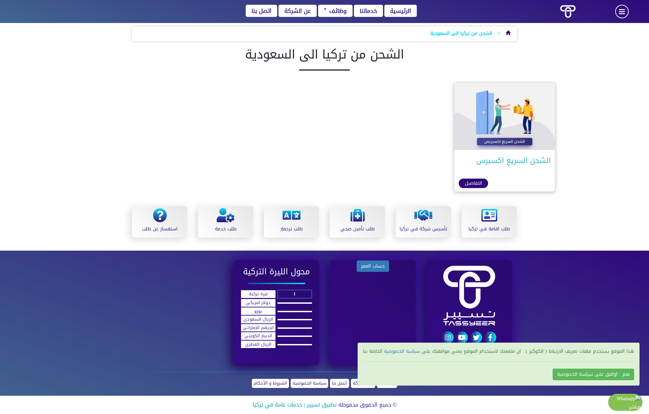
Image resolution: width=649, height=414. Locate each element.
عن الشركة (297, 10)
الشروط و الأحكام (270, 383)
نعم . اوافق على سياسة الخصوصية (593, 374)
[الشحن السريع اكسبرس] (504, 117)
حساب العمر (373, 266)
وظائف (337, 10)
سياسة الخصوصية (309, 383)
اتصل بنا (261, 10)
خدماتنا (368, 10)
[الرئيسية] (508, 33)
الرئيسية (400, 10)
